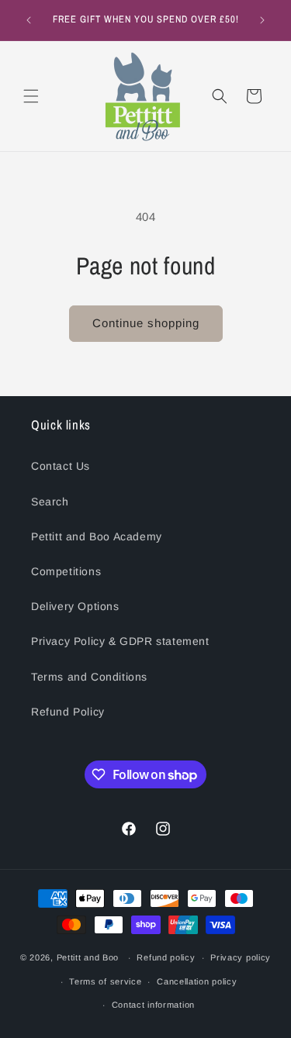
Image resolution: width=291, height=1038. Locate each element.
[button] (31, 96)
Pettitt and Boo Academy (96, 536)
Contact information (153, 1004)
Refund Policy (68, 711)
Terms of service (105, 981)
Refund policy (166, 957)
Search (50, 501)
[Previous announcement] (29, 20)
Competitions (66, 571)
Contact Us (60, 466)
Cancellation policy (197, 981)
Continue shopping (145, 322)
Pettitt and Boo (88, 957)
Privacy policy (240, 957)
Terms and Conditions (89, 677)
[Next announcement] (262, 20)
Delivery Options (75, 606)
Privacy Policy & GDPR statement (120, 641)
